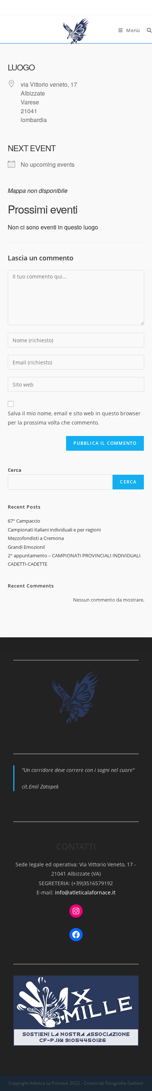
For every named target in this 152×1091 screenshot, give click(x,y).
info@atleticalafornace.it (85, 892)
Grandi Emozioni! (26, 547)
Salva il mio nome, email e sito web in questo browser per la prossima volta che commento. (74, 418)
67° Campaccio (24, 520)
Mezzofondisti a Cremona (36, 538)
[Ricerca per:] (146, 30)
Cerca (14, 470)
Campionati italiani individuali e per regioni (54, 529)
